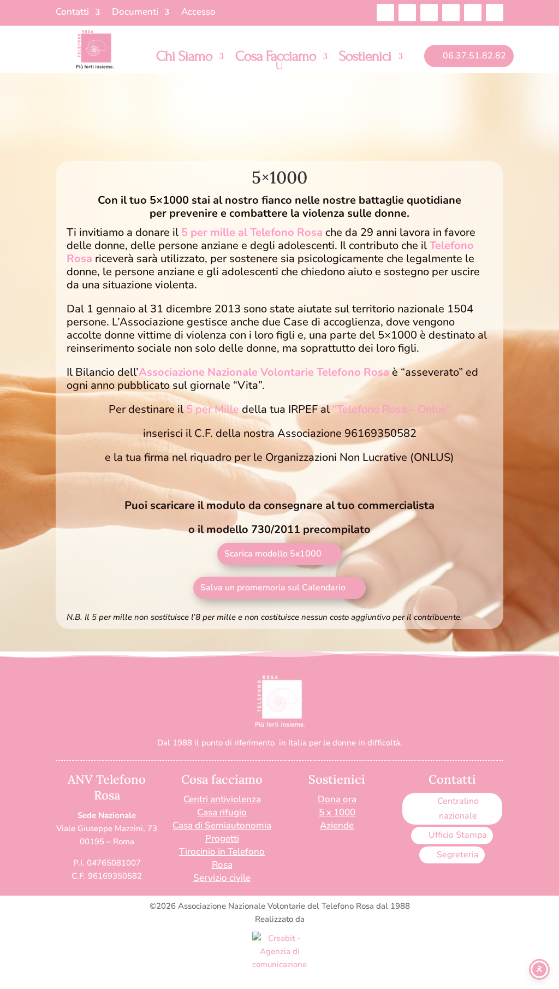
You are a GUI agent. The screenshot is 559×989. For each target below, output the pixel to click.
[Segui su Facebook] (385, 12)
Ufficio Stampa (458, 835)
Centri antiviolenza (222, 799)
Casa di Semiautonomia (222, 825)
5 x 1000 (337, 812)
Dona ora (337, 799)
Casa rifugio (222, 812)
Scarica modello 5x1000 (273, 554)
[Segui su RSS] (494, 12)
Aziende (337, 825)
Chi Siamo (184, 58)
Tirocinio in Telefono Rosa (222, 858)
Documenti (135, 13)
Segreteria (458, 855)
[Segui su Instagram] (407, 12)
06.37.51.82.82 (474, 56)
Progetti (222, 838)
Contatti (72, 13)
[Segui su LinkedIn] (451, 12)
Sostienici (365, 58)
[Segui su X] (429, 12)
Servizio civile (222, 878)
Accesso (198, 13)
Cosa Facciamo (275, 58)
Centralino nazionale (458, 808)
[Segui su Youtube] (472, 12)
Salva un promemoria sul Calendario (273, 588)
